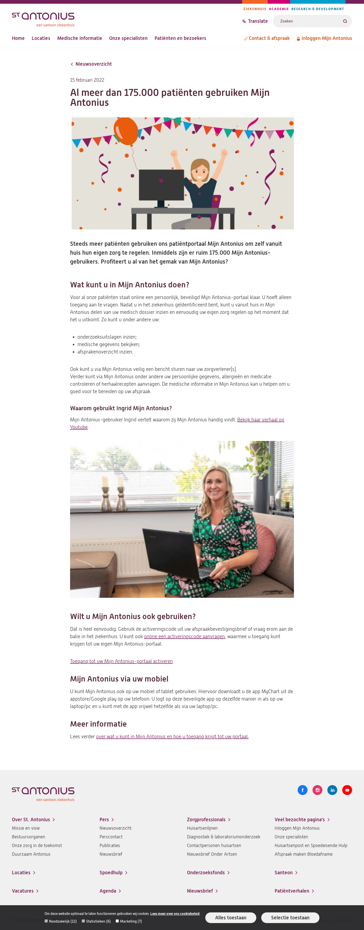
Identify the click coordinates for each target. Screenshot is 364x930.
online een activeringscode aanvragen (184, 636)
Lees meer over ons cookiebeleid (175, 914)
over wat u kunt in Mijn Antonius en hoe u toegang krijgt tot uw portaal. (172, 736)
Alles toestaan (230, 918)
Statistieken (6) (98, 921)
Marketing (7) (131, 921)
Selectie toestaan (290, 918)
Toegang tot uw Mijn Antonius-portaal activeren (121, 661)
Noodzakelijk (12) (63, 921)
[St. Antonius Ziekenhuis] (127, 18)
